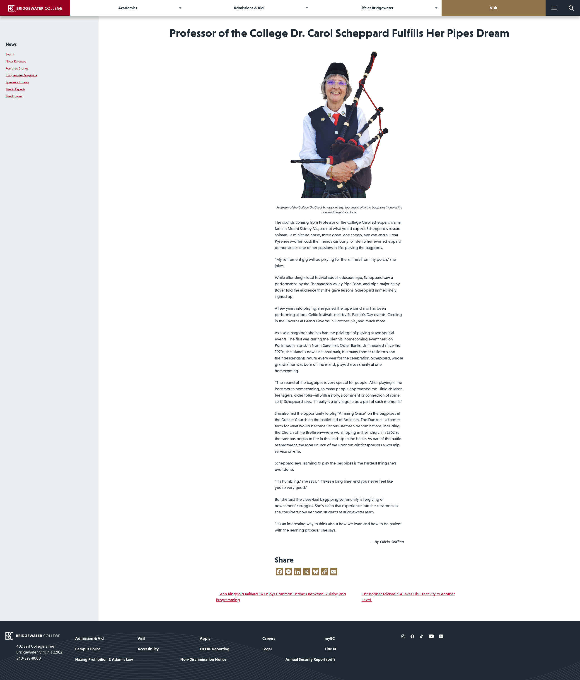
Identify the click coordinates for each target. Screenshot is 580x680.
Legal (267, 649)
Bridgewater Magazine (21, 75)
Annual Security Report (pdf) (310, 659)
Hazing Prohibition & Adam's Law (104, 659)
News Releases (16, 61)
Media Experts (15, 89)
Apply (205, 638)
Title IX (330, 649)
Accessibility (148, 649)
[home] (35, 8)
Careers (268, 638)
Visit (141, 638)
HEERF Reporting (215, 649)
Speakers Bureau (17, 82)
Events (10, 54)
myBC (330, 638)
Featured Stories (17, 68)
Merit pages (14, 96)
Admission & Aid (89, 638)
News (11, 44)
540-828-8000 (28, 658)
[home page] (32, 635)
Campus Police (87, 649)
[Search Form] (571, 8)
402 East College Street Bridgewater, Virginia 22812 (39, 649)
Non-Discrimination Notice (203, 659)
